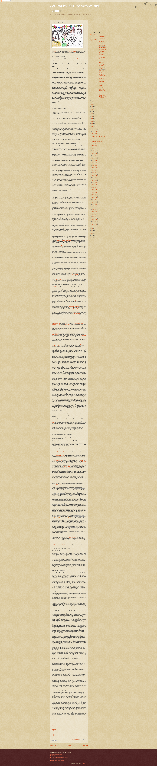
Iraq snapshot (62, 192)
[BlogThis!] (53, 740)
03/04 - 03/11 (94, 209)
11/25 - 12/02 (94, 145)
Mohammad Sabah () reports (64, 240)
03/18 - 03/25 (94, 206)
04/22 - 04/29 (94, 197)
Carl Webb (101, 76)
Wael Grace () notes (74, 306)
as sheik (53, 730)
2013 (92, 125)
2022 (92, 109)
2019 (92, 114)
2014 (92, 123)
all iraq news (54, 732)
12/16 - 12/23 (94, 131)
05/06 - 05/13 (94, 194)
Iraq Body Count (83, 336)
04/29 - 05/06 (94, 196)
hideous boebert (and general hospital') (57, 760)
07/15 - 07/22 (94, 177)
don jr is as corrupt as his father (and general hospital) (59, 758)
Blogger (84, 763)
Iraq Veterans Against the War (102, 75)
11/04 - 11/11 (94, 150)
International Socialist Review (102, 72)
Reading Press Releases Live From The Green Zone (102, 96)
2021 (92, 111)
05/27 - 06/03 (94, 189)
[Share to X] (54, 740)
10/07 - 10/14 (94, 157)
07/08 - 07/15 (94, 179)
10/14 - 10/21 (94, 155)
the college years (95, 143)
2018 (92, 116)
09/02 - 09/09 (94, 165)
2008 (92, 232)
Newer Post (53, 745)
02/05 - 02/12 (94, 216)
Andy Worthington (102, 68)
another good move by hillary (97, 141)
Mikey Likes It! (102, 45)
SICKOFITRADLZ (102, 55)
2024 (92, 106)
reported (75, 274)
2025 (92, 104)
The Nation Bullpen (72, 51)
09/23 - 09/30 (94, 160)
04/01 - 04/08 (94, 202)
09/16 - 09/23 (94, 162)
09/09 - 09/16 (94, 163)
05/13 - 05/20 (94, 192)
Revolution (101, 65)
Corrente (100, 85)
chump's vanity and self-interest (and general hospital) (59, 755)
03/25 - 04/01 (94, 204)
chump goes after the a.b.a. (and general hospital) (59, 757)
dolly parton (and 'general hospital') (56, 754)
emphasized (74, 292)
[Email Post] (83, 739)
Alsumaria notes (68, 324)
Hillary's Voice (101, 70)
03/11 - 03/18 (94, 207)
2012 (92, 126)
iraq (52, 725)
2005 (92, 237)
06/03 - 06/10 (94, 187)
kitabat (53, 731)
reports (69, 294)
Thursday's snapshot (55, 234)
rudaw (53, 735)
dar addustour (54, 729)
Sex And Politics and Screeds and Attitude (93, 36)
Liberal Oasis (101, 81)
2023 (92, 108)
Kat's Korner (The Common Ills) (102, 44)
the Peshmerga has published (59, 245)
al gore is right (94, 138)
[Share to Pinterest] (56, 740)
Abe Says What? (102, 67)
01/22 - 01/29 (94, 219)
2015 (92, 121)
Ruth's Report (101, 54)
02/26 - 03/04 (94, 211)
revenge (93, 139)
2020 (92, 113)
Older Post (85, 745)
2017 (92, 118)
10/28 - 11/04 (94, 152)
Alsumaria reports (58, 311)
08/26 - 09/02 (94, 167)
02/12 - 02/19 (94, 214)
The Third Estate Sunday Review (102, 39)
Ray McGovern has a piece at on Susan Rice (62, 544)
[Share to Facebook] (55, 740)
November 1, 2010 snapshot (57, 484)
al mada (53, 726)
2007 (92, 233)
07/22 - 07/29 (94, 175)
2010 (92, 228)
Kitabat (79, 437)
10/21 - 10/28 (94, 153)
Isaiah (55, 51)
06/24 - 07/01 (94, 182)
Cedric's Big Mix (102, 36)
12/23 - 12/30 (94, 129)
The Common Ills (102, 35)
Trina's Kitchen (102, 52)
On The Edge (101, 64)
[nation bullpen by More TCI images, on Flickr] (67, 47)
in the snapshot (80, 58)
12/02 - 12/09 (94, 134)
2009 (92, 230)
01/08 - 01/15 (94, 223)
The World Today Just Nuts (102, 60)
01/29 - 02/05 (94, 218)
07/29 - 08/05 (94, 174)
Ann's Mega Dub (102, 62)
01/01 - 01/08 (94, 224)
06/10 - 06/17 (94, 185)
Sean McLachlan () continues (63, 451)
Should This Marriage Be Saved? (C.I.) (103, 93)
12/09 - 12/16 (94, 133)
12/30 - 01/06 (94, 128)
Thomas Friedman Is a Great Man (103, 41)
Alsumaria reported (59, 322)
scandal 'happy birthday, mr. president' (99, 136)
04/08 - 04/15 (94, 201)
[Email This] (52, 740)
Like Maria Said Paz (103, 49)
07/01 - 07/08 (94, 180)
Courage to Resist (102, 78)
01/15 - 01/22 (94, 221)
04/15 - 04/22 (94, 199)
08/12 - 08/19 (94, 170)
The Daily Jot (101, 51)
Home (69, 745)
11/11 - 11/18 (94, 148)
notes (59, 279)
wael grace (53, 734)
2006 (92, 235)
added (55, 286)
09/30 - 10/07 (94, 158)
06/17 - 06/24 (94, 184)
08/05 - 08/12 (94, 172)
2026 (92, 103)
